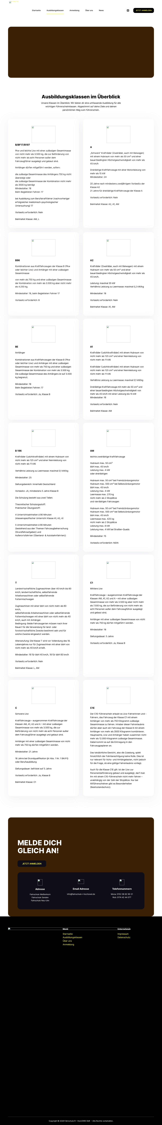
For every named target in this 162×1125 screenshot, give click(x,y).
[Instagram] (128, 10)
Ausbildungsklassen (55, 10)
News (101, 10)
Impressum (123, 934)
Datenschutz (124, 937)
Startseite (36, 10)
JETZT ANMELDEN (144, 10)
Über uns (89, 10)
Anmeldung (74, 10)
